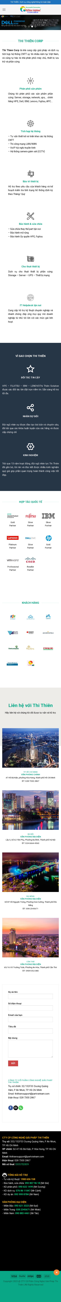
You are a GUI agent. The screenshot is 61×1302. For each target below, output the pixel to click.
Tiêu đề (12, 1026)
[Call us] (20, 1107)
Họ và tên (13, 992)
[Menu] (4, 9)
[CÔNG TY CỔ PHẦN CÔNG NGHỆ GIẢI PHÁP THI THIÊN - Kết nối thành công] (30, 9)
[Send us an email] (15, 1107)
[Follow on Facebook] (10, 1107)
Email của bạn (15, 1015)
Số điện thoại (14, 1003)
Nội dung (12, 1038)
